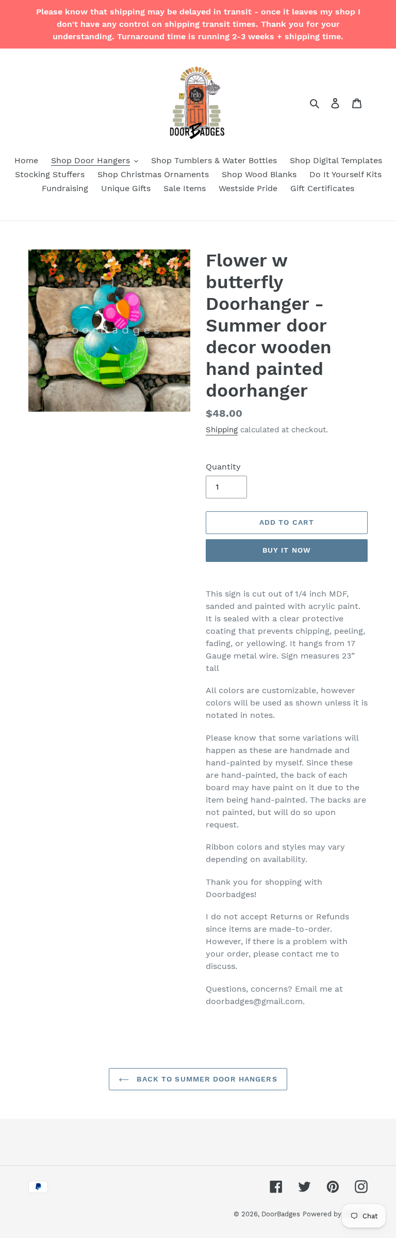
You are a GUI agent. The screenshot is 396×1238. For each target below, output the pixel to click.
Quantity (223, 467)
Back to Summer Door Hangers (205, 1079)
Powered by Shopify (335, 1214)
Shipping (222, 429)
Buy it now (286, 550)
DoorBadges (280, 1214)
